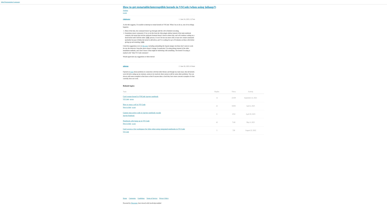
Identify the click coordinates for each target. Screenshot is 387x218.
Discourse (134, 203)
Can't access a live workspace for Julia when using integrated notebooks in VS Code (154, 129)
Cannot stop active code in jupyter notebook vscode (142, 113)
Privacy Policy (164, 198)
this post (145, 46)
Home (125, 198)
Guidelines (141, 198)
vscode (125, 13)
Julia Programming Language (10, 2)
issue (131, 72)
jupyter (132, 99)
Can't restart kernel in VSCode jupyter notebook (140, 96)
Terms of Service (152, 198)
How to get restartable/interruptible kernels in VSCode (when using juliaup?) (169, 7)
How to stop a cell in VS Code (134, 105)
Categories (132, 198)
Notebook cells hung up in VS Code (136, 121)
